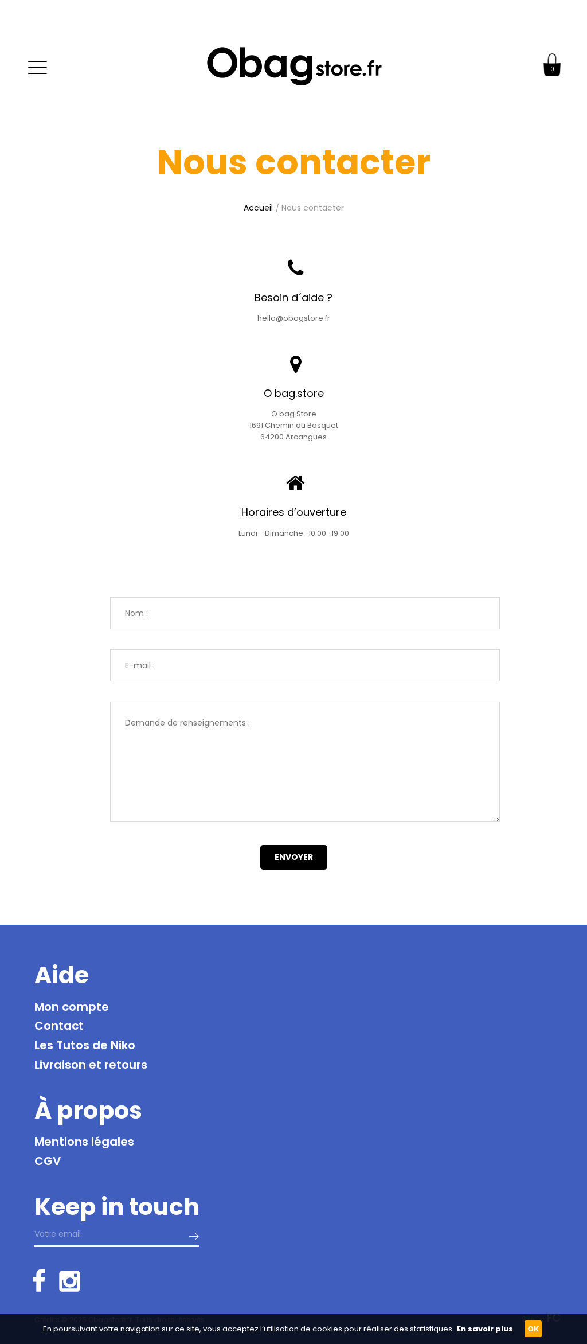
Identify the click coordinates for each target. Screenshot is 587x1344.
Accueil (258, 207)
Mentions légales (84, 1141)
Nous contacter (312, 207)
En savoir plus (485, 1328)
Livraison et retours (90, 1065)
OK (533, 1328)
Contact (59, 1026)
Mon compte (71, 1007)
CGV (47, 1161)
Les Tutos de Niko (84, 1045)
